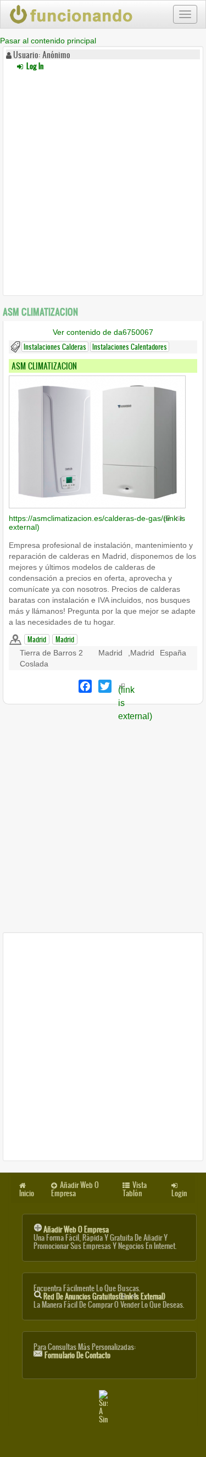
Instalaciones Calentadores (129, 346)
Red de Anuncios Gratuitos (104, 1296)
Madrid (36, 639)
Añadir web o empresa (76, 1229)
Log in (34, 66)
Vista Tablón (135, 1189)
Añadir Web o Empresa (75, 1189)
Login (179, 1193)
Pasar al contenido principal (48, 40)
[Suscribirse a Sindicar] (103, 1407)
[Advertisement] (103, 181)
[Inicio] (72, 14)
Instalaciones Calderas (55, 346)
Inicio (26, 1193)
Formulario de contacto (77, 1355)
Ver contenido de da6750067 (103, 332)
